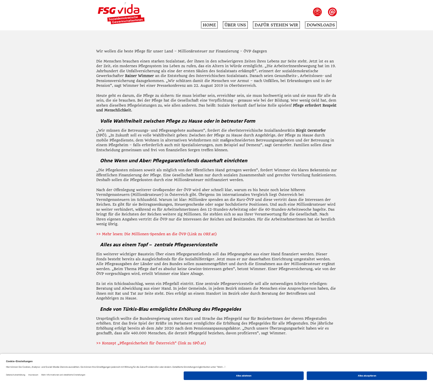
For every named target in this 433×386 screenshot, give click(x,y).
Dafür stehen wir (276, 25)
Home (209, 25)
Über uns (235, 25)
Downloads (321, 25)
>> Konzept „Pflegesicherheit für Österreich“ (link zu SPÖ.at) (151, 343)
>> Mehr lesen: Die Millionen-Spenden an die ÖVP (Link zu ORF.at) (156, 234)
